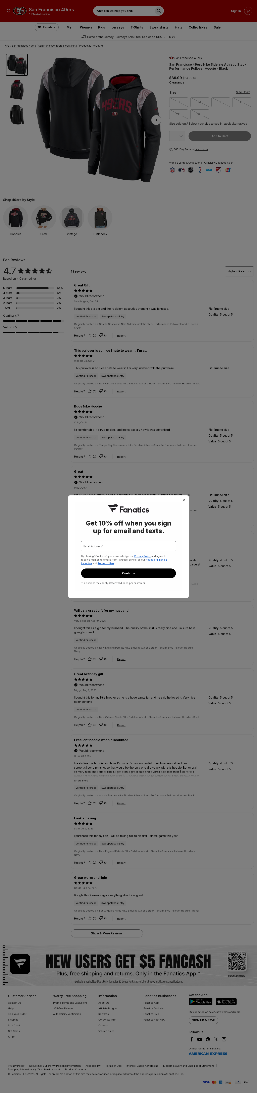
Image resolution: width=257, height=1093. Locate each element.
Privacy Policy (142, 556)
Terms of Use (106, 563)
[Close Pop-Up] (184, 500)
